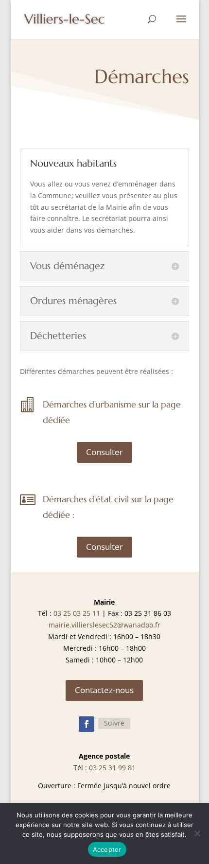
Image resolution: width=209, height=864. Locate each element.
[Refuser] (197, 833)
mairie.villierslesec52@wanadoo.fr (104, 624)
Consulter (104, 451)
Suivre (114, 723)
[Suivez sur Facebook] (86, 724)
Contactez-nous (104, 689)
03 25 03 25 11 (76, 613)
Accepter (107, 849)
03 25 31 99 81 (112, 767)
